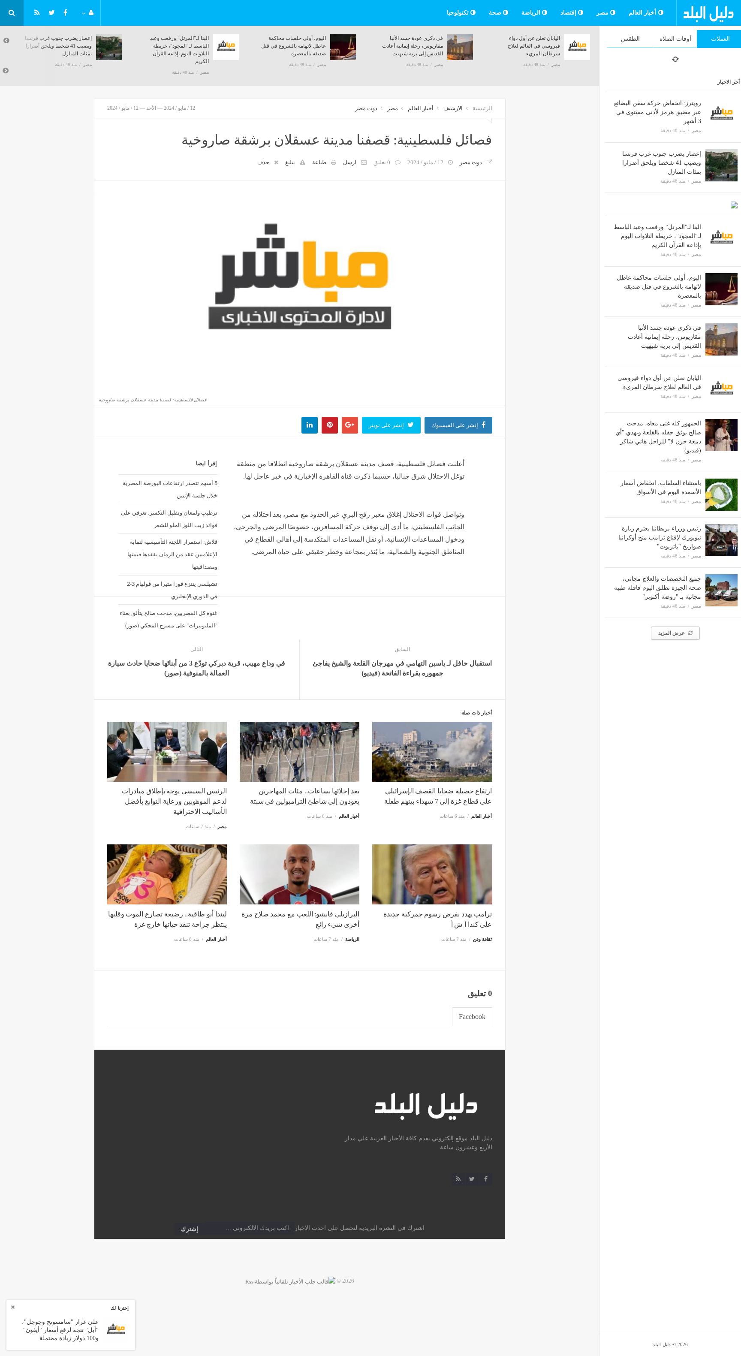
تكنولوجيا (459, 12)
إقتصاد (569, 12)
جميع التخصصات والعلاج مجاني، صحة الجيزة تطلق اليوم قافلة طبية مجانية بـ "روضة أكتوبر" (657, 588)
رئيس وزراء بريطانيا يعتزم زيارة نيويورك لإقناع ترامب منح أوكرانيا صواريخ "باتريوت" (659, 537)
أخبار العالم (643, 12)
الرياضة (531, 12)
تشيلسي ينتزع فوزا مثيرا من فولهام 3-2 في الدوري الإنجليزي (172, 590)
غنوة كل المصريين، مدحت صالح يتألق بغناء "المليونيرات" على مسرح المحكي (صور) (168, 619)
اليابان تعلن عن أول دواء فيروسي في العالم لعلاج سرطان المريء (534, 46)
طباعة (319, 162)
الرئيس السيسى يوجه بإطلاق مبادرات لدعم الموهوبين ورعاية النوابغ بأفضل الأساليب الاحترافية (174, 801)
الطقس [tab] (630, 39)
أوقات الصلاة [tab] (675, 39)
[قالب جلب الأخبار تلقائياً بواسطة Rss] (290, 1281)
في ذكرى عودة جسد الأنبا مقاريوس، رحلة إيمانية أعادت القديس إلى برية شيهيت (664, 337)
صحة (496, 12)
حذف (263, 162)
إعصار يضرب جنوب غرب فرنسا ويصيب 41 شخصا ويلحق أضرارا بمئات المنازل (661, 163)
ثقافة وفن (482, 939)
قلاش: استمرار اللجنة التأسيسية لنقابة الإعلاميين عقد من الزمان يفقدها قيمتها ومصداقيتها (172, 554)
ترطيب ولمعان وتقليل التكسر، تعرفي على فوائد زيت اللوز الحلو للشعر (169, 519)
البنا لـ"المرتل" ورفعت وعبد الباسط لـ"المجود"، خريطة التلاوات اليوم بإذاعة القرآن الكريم (657, 236)
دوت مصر (366, 108)
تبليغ (290, 162)
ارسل (349, 162)
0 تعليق (382, 162)
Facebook (472, 1016)
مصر (603, 12)
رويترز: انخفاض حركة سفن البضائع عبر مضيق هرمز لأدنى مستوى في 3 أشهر (657, 112)
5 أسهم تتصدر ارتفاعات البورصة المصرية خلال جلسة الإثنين (170, 489)
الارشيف (453, 108)
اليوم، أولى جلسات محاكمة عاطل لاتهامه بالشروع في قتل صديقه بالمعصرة (659, 286)
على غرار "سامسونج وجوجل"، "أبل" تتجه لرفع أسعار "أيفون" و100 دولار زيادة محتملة (60, 1329)
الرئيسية (482, 108)
